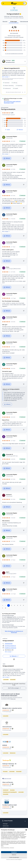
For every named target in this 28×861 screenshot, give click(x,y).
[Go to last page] (5, 608)
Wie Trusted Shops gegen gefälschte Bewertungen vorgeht (12, 102)
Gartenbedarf (5, 790)
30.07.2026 (12, 479)
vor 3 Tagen (12, 440)
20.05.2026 (12, 368)
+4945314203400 (8, 643)
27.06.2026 (12, 218)
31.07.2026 (12, 346)
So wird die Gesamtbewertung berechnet (14, 53)
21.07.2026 (12, 169)
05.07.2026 (12, 195)
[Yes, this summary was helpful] (23, 92)
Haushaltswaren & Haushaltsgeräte (10, 792)
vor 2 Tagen (12, 246)
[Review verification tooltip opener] (20, 14)
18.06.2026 (12, 417)
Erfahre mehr (13, 698)
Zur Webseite (13, 656)
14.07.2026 (12, 271)
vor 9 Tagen (12, 576)
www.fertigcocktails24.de (10, 645)
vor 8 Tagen (12, 559)
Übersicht (5, 21)
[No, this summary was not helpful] (25, 92)
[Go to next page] (2, 608)
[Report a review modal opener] (24, 158)
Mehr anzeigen (8, 651)
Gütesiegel (5, 823)
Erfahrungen (13, 21)
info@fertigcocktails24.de (10, 647)
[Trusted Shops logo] (14, 3)
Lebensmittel (5, 679)
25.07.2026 (12, 141)
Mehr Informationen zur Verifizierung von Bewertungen (14, 632)
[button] (3, 3)
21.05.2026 (5, 390)
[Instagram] (14, 659)
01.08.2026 (12, 459)
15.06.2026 (12, 321)
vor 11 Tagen (13, 298)
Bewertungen (6, 827)
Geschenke (5, 771)
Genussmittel (12, 679)
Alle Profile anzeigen (13, 688)
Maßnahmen (9, 617)
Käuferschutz (6, 825)
